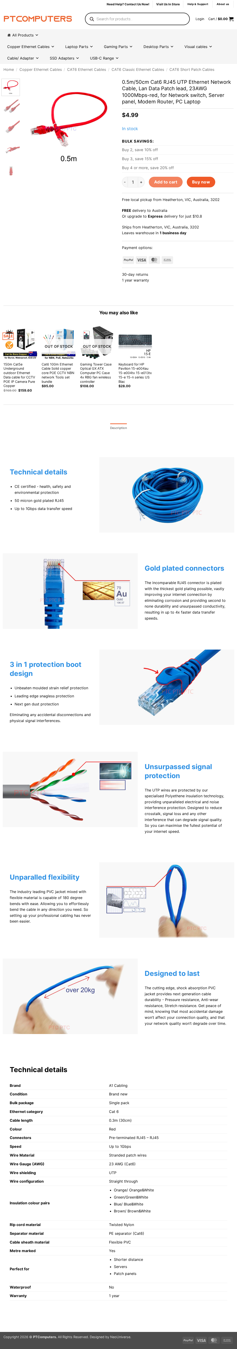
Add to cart (166, 182)
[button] (200, 19)
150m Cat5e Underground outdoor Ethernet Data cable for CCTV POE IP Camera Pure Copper (19, 375)
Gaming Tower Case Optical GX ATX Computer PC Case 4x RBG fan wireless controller (96, 373)
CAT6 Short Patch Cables (191, 69)
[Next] (107, 125)
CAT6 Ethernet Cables (86, 69)
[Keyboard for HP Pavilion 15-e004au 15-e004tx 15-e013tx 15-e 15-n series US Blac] (135, 342)
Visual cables (195, 46)
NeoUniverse (120, 1337)
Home (8, 69)
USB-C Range (102, 58)
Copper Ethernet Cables (40, 69)
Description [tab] (118, 428)
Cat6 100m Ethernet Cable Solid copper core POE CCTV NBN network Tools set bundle (58, 373)
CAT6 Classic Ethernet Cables (138, 69)
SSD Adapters (62, 58)
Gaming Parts (116, 46)
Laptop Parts (76, 46)
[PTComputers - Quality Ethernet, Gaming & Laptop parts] (37, 19)
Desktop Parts (156, 46)
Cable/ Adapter (20, 58)
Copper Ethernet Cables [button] (28, 46)
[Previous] (30, 125)
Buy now (201, 182)
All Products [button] (23, 35)
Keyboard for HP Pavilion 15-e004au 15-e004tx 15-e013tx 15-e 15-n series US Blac (135, 373)
